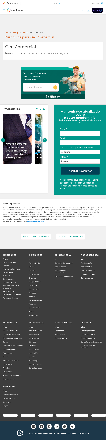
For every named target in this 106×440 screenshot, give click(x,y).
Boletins (32, 267)
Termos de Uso (9, 291)
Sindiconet (9, 255)
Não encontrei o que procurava (36, 236)
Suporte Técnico (9, 282)
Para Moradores (35, 300)
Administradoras (35, 331)
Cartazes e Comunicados (13, 345)
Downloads (10, 322)
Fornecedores (90, 255)
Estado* (64, 157)
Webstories (33, 315)
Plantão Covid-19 (35, 364)
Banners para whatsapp (12, 338)
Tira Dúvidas (36, 322)
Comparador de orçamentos (61, 271)
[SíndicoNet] (21, 433)
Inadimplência (34, 353)
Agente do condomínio (64, 276)
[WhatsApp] (64, 427)
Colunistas (33, 270)
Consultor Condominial (64, 263)
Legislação (33, 285)
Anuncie (6, 259)
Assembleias (34, 334)
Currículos (7, 402)
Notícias (32, 296)
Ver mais (40, 109)
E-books (6, 357)
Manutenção (34, 289)
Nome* (63, 129)
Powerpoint (7, 372)
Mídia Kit (6, 275)
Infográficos (8, 364)
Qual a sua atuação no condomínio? (77, 147)
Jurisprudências (35, 282)
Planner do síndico (10, 331)
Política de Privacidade (12, 295)
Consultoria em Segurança (91, 342)
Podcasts (32, 304)
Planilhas (6, 368)
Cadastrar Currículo (10, 394)
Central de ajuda (35, 368)
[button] (4, 10)
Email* (63, 138)
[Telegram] (72, 427)
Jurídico (32, 357)
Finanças (32, 345)
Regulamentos (8, 379)
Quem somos (8, 279)
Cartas (5, 342)
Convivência (34, 274)
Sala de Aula (60, 334)
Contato (6, 265)
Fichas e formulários (11, 360)
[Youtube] (49, 427)
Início (31, 259)
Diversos (32, 342)
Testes (31, 311)
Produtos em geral (88, 274)
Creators (32, 278)
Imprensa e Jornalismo (12, 269)
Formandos (59, 331)
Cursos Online (63, 322)
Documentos (8, 353)
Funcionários (34, 349)
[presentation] (3, 140)
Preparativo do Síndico (12, 375)
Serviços (86, 322)
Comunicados (60, 267)
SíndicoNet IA (63, 255)
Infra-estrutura (87, 267)
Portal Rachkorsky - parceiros (88, 346)
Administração (34, 263)
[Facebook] (41, 427)
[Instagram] (33, 427)
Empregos (9, 386)
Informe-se (35, 255)
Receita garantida (88, 331)
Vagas (5, 406)
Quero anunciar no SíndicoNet (70, 236)
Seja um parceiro (9, 262)
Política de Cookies (10, 298)
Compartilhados (9, 349)
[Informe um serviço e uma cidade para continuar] (56, 87)
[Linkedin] (56, 427)
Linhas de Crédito (88, 334)
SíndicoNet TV (34, 308)
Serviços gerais (87, 278)
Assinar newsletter (80, 171)
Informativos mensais (11, 334)
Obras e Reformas (88, 270)
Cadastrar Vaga (9, 398)
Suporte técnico (61, 338)
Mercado (32, 293)
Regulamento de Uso (35, 221)
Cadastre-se (8, 272)
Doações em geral (88, 338)
